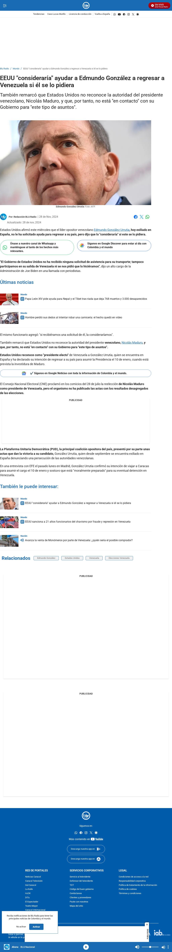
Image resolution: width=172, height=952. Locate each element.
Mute (137, 947)
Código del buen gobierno (82, 889)
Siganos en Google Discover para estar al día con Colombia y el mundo (116, 245)
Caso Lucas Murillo (56, 14)
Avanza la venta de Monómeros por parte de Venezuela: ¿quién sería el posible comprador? (79, 540)
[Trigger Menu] (5, 5)
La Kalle (29, 889)
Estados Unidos (72, 558)
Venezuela (94, 558)
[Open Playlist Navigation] (168, 947)
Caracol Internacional (35, 910)
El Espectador (31, 902)
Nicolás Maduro (132, 342)
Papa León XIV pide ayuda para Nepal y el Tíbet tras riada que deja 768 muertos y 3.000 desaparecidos (86, 298)
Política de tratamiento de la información (138, 885)
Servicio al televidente (80, 877)
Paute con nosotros (79, 902)
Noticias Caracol (33, 877)
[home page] (86, 5)
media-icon (86, 947)
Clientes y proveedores (80, 897)
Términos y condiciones (130, 893)
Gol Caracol (30, 885)
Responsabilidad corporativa (132, 881)
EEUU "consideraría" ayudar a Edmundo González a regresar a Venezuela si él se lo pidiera (65, 69)
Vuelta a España (102, 14)
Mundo (16, 69)
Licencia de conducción (80, 14)
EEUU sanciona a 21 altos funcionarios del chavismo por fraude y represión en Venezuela (78, 521)
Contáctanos (76, 893)
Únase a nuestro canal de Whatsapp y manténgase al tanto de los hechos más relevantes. (34, 247)
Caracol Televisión (33, 881)
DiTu (27, 897)
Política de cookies (128, 889)
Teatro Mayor (31, 906)
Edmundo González (46, 558)
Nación (23, 536)
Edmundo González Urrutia (112, 230)
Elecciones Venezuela (119, 558)
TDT (72, 885)
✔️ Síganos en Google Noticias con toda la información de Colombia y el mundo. (78, 373)
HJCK (28, 893)
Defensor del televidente (81, 881)
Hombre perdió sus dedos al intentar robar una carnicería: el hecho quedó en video (73, 317)
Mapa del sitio (76, 906)
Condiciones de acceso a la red (133, 877)
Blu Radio (4, 69)
